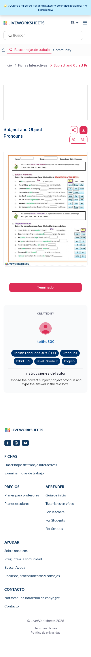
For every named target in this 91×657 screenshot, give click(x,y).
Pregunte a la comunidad (23, 559)
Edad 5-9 (23, 361)
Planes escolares (16, 503)
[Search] (9, 35)
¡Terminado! (45, 287)
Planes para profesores (21, 495)
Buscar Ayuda (14, 567)
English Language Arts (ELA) (35, 353)
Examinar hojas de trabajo (24, 473)
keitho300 (46, 341)
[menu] (84, 22)
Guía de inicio (56, 495)
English (69, 361)
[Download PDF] (83, 130)
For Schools (54, 528)
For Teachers (55, 512)
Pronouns (70, 353)
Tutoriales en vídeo (60, 503)
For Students (55, 520)
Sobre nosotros (16, 550)
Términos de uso (45, 628)
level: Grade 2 (47, 361)
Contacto (11, 606)
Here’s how (45, 9)
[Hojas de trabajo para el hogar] (3, 49)
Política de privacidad (46, 632)
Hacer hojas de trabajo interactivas (30, 465)
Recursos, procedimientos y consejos (32, 576)
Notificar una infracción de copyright (32, 598)
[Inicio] (24, 22)
